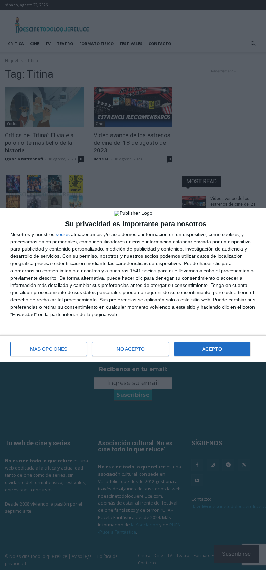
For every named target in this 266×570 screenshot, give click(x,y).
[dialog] (133, 285)
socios (63, 234)
